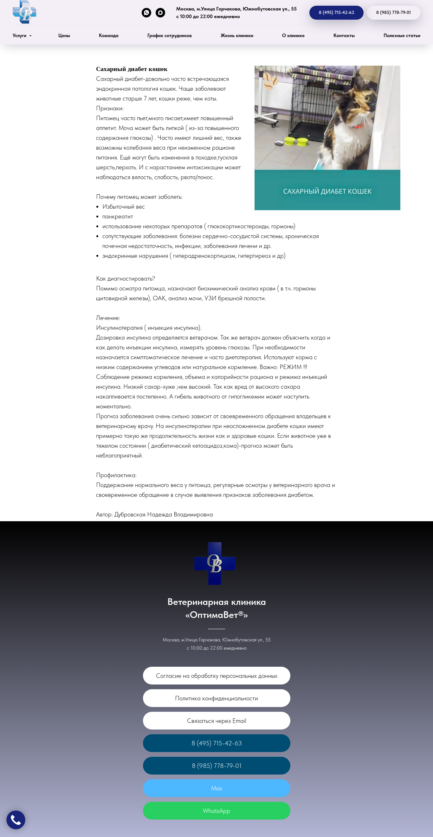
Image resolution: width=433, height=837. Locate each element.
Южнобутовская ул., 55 (270, 9)
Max (216, 788)
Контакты (344, 35)
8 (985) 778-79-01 (217, 765)
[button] (216, 721)
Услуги (20, 35)
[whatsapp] (146, 12)
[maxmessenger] (160, 12)
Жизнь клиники (237, 35)
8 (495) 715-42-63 (216, 743)
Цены (64, 35)
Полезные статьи (402, 35)
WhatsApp (216, 810)
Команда (109, 35)
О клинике (293, 35)
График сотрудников (169, 35)
